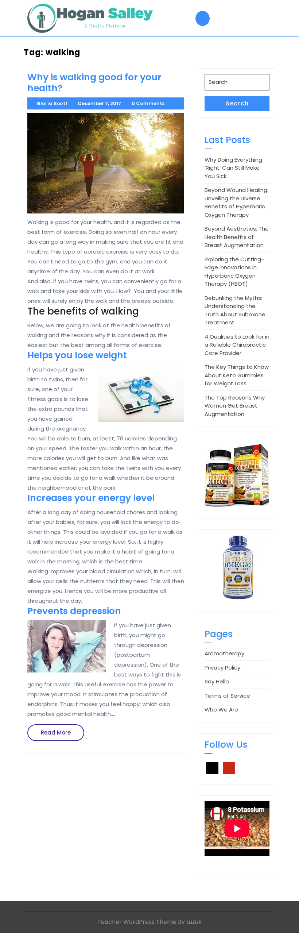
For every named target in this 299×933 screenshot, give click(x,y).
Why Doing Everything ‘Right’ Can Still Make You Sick (233, 168)
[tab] (202, 18)
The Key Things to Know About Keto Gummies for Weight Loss (237, 375)
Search (237, 103)
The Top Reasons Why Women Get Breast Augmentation (235, 406)
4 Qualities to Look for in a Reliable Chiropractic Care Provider (237, 345)
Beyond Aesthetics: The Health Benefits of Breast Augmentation (237, 237)
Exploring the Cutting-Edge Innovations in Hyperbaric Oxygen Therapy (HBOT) (234, 271)
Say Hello (217, 681)
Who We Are (221, 709)
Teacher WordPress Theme (136, 922)
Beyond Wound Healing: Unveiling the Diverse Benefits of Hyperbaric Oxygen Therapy (236, 202)
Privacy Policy (222, 667)
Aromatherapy (224, 653)
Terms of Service (227, 695)
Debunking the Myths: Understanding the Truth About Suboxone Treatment (235, 310)
